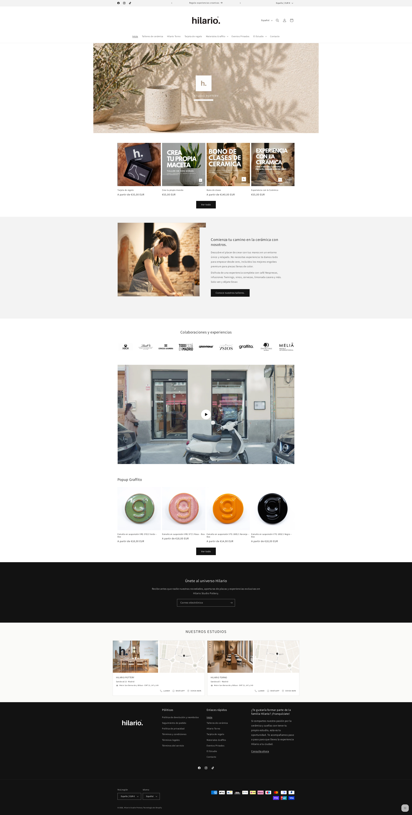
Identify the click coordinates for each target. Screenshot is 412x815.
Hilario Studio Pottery (133, 807)
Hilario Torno (213, 728)
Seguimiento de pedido (174, 722)
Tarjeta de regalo (125, 190)
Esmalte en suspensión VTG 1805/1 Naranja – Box (228, 535)
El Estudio (212, 751)
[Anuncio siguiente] (240, 3)
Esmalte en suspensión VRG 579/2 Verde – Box (137, 535)
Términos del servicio (173, 745)
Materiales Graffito (216, 739)
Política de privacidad (173, 728)
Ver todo (206, 204)
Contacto (211, 756)
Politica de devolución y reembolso (180, 717)
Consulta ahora (260, 751)
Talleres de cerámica (217, 722)
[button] (217, 36)
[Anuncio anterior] (171, 3)
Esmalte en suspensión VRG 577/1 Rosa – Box (183, 534)
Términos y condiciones (174, 734)
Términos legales (171, 739)
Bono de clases (214, 190)
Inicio (209, 717)
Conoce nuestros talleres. (230, 292)
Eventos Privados (216, 745)
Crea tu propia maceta (172, 190)
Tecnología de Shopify (152, 807)
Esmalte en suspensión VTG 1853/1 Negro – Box (271, 535)
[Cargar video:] (206, 414)
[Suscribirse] (231, 603)
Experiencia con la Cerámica (264, 190)
